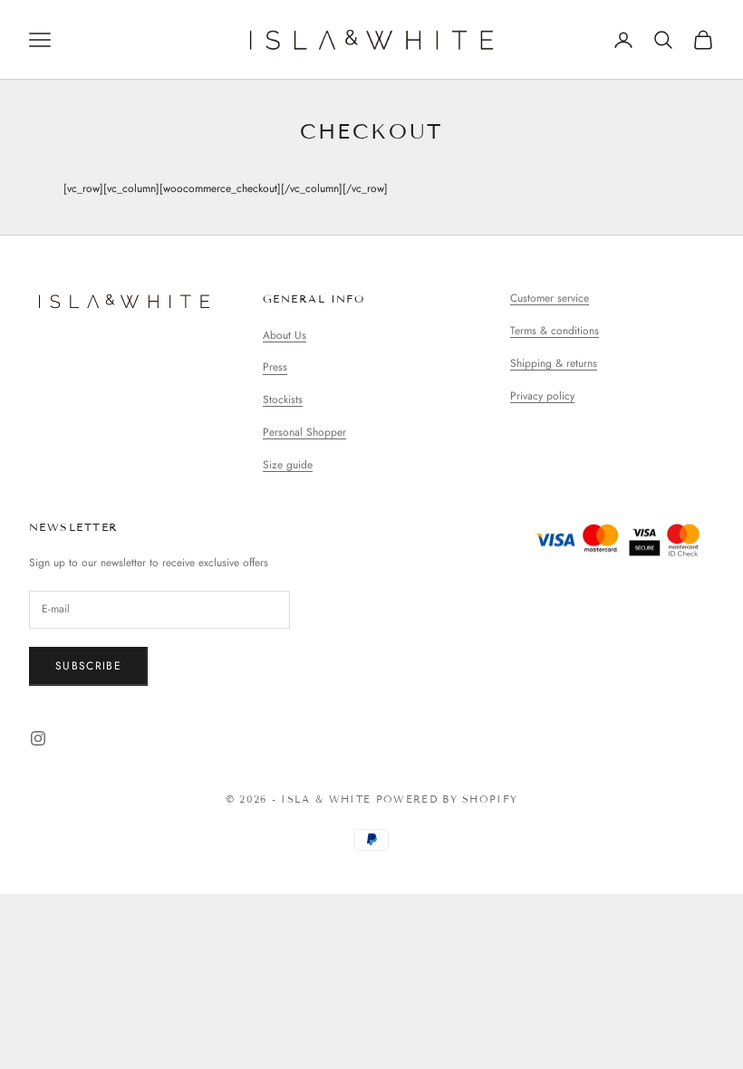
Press (275, 367)
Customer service (549, 298)
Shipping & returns (553, 363)
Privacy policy (542, 396)
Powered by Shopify (447, 799)
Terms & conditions (554, 331)
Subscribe (88, 666)
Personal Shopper (304, 432)
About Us (284, 335)
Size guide (288, 465)
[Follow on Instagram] (38, 738)
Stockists (283, 399)
